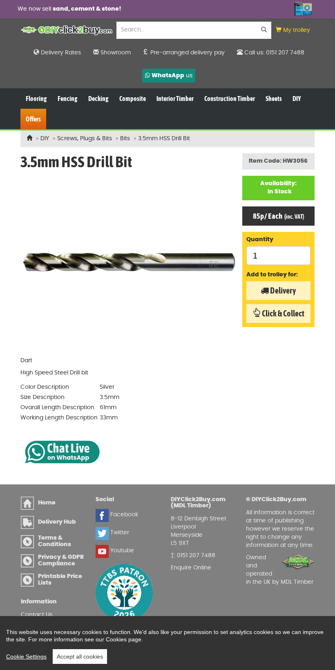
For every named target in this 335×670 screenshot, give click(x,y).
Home (47, 503)
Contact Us (36, 615)
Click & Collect (282, 313)
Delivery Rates (60, 53)
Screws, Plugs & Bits (84, 138)
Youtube (121, 550)
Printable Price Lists (60, 579)
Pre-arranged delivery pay (187, 53)
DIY (44, 138)
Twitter (119, 533)
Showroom (115, 53)
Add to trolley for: (272, 275)
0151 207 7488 (196, 555)
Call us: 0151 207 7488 (273, 53)
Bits (125, 138)
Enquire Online (191, 568)
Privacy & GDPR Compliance (61, 560)
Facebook (123, 515)
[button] (293, 30)
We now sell (58, 9)
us (172, 75)
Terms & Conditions (54, 541)
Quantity (259, 239)
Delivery (282, 290)
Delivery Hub (57, 522)
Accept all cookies (80, 656)
